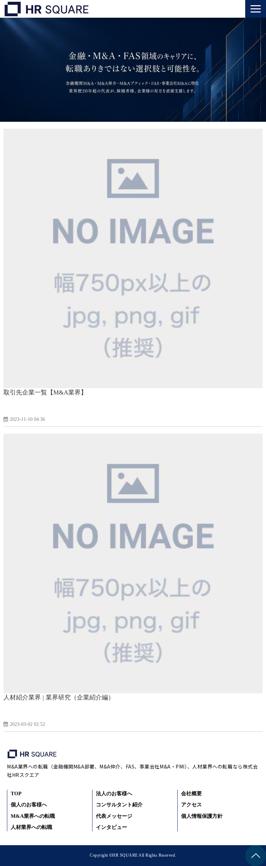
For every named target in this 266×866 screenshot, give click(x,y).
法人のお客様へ (114, 793)
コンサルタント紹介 (119, 804)
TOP (16, 793)
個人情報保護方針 (202, 816)
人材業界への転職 (31, 827)
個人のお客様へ (29, 804)
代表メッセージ (114, 816)
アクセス (191, 804)
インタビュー (111, 827)
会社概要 (191, 793)
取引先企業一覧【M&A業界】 (45, 392)
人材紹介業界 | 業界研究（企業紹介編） (58, 697)
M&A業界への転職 (33, 816)
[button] (255, 9)
